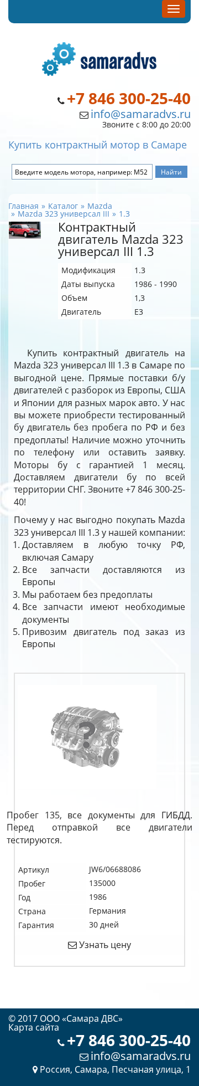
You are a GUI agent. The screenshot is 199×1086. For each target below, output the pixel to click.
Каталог (63, 206)
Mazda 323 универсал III (63, 213)
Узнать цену (104, 945)
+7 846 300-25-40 (129, 98)
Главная (23, 206)
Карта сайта (33, 1027)
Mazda (99, 206)
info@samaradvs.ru (141, 113)
